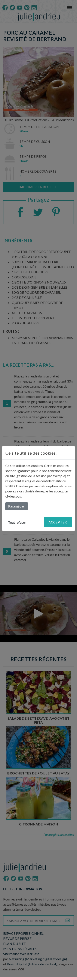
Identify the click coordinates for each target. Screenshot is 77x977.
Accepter (58, 522)
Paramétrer (16, 506)
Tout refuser (17, 522)
